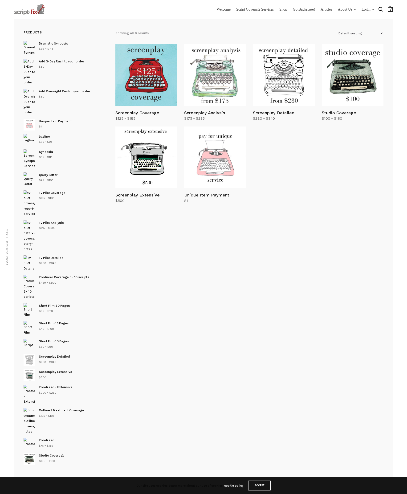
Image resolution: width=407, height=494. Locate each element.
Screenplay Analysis (204, 112)
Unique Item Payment (206, 194)
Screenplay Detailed (273, 112)
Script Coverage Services (255, 9)
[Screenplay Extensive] (146, 157)
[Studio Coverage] (352, 75)
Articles (326, 9)
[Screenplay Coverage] (146, 75)
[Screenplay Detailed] (284, 75)
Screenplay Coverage (137, 112)
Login (366, 9)
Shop (283, 9)
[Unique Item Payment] (215, 157)
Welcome (224, 9)
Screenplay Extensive (137, 194)
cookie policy (233, 485)
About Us (345, 9)
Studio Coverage (339, 112)
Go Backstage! (304, 9)
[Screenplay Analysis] (215, 75)
